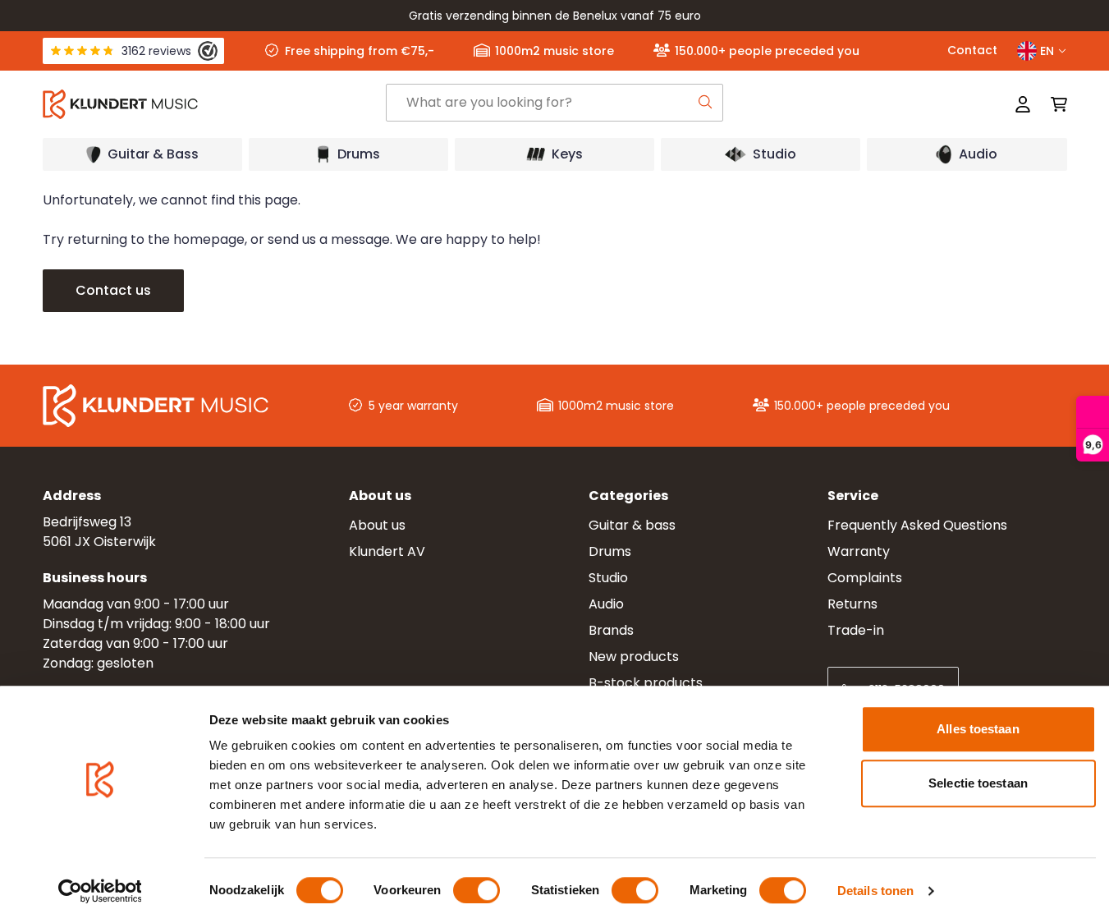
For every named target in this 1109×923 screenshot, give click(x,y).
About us (377, 525)
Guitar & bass (632, 525)
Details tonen (875, 891)
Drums (610, 551)
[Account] (1023, 104)
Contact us (113, 290)
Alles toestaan (978, 729)
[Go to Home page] (213, 104)
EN (1047, 51)
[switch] (476, 890)
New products (634, 656)
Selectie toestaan (978, 783)
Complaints (864, 577)
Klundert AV (387, 551)
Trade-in (855, 630)
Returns (852, 604)
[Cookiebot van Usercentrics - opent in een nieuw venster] (100, 891)
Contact (972, 50)
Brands (611, 630)
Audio (606, 604)
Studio (608, 577)
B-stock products (646, 682)
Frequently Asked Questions (917, 525)
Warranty (858, 551)
